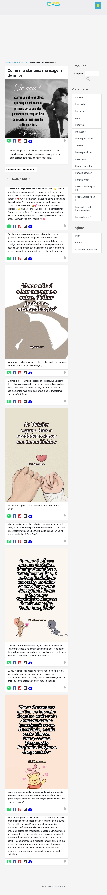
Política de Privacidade (86, 249)
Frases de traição (83, 217)
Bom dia (79, 97)
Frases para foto (83, 152)
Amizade (79, 145)
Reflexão (79, 125)
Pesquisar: (78, 73)
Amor (77, 118)
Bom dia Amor (82, 179)
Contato (79, 242)
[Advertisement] (53, 38)
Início (78, 236)
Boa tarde (80, 104)
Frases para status (84, 138)
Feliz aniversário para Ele (85, 188)
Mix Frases (9, 62)
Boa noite (80, 111)
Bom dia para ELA (83, 173)
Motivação (80, 131)
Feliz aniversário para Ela (85, 199)
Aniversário (80, 159)
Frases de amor (21, 62)
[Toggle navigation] (98, 5)
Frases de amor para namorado (21, 169)
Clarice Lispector (83, 166)
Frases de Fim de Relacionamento (83, 209)
